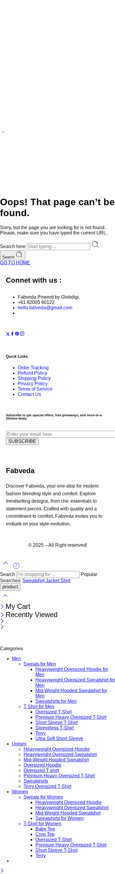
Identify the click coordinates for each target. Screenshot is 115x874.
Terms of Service (35, 388)
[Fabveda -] (22, 643)
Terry (40, 733)
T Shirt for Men (39, 706)
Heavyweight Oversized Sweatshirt (60, 754)
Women (20, 791)
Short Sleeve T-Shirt (56, 722)
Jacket (53, 580)
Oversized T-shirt (41, 770)
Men (16, 658)
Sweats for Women (43, 796)
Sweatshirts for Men (56, 701)
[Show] (3, 133)
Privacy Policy (32, 383)
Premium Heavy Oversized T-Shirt (70, 717)
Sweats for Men (40, 663)
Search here (13, 246)
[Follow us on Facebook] (12, 334)
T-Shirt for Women (42, 823)
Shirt (65, 580)
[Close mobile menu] (2, 627)
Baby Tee (45, 828)
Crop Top (45, 834)
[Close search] (5, 599)
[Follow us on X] (8, 334)
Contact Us (29, 394)
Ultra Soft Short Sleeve (59, 738)
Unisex (19, 743)
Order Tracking (33, 367)
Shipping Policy (34, 378)
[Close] (3, 607)
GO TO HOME (15, 262)
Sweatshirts (36, 781)
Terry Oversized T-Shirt (47, 786)
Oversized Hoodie (42, 765)
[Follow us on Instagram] (22, 334)
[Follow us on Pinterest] (17, 334)
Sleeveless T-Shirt (54, 727)
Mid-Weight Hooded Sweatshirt (56, 759)
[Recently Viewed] (16, 568)
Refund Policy (32, 373)
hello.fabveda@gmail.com (45, 307)
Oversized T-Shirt (53, 711)
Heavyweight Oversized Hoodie (57, 749)
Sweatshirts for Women (59, 818)
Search (9, 257)
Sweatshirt (34, 580)
